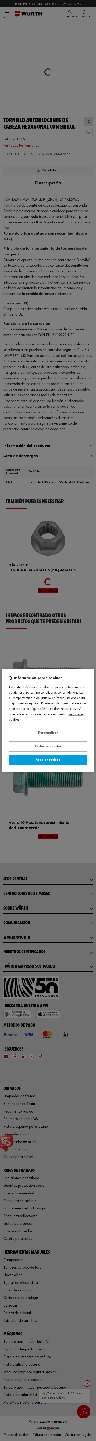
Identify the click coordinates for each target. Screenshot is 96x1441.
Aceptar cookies (48, 760)
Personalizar (48, 733)
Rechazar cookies (48, 746)
